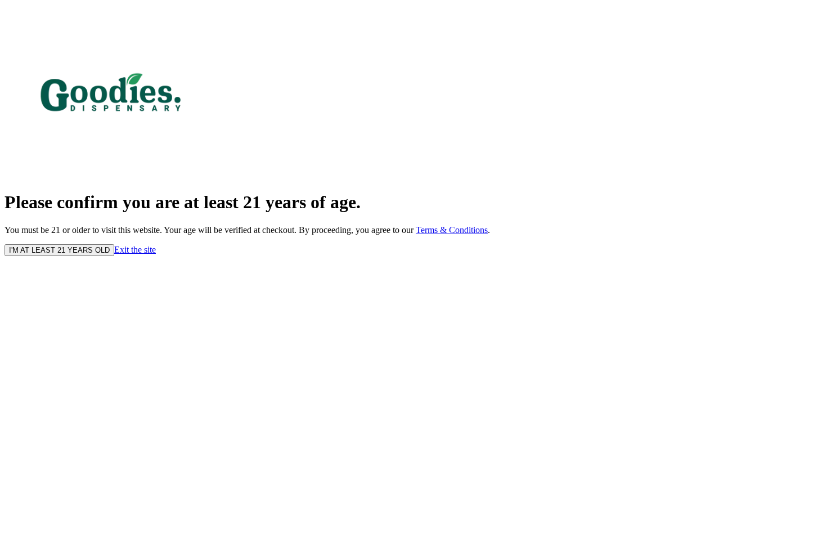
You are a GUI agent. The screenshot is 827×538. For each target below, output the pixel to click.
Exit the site (135, 249)
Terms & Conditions (452, 230)
